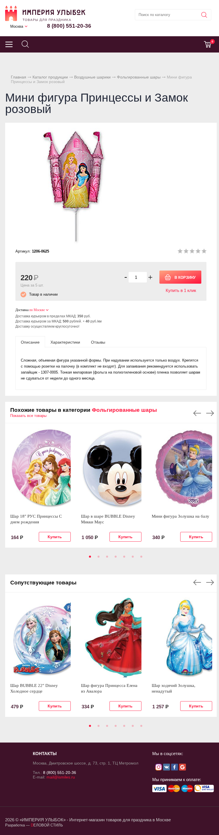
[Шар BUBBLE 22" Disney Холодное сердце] (40, 637)
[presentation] (30, 341)
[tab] (30, 342)
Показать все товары (28, 416)
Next (210, 413)
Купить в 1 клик (181, 290)
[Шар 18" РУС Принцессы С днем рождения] (40, 468)
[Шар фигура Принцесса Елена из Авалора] (111, 637)
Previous (197, 413)
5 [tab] (123, 558)
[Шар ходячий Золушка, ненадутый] (182, 637)
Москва (16, 26)
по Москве (37, 310)
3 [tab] (106, 558)
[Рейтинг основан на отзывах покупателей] (192, 252)
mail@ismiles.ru (60, 777)
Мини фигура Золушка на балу (180, 516)
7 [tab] (140, 558)
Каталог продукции (50, 77)
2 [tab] (97, 558)
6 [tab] (132, 558)
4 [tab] (114, 558)
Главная (18, 77)
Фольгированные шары (139, 77)
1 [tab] (89, 558)
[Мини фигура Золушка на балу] (182, 468)
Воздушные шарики (92, 77)
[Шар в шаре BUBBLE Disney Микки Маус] (111, 468)
